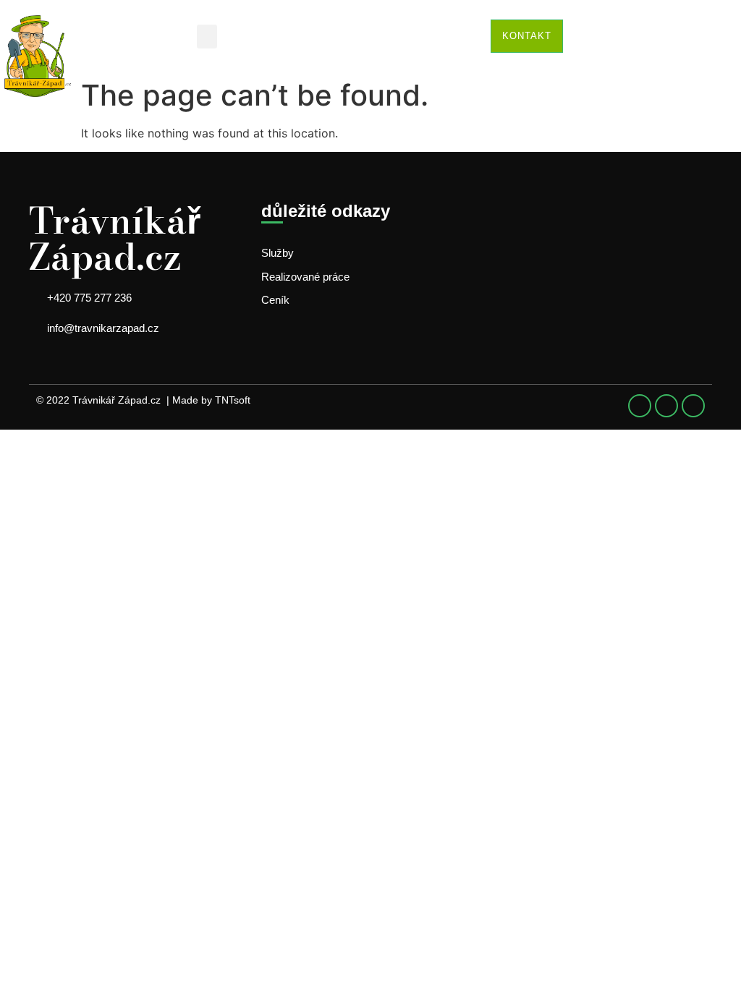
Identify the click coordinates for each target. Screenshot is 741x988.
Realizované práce (305, 277)
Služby (277, 253)
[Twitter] (666, 405)
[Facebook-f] (639, 405)
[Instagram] (693, 405)
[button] (207, 36)
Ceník (275, 300)
